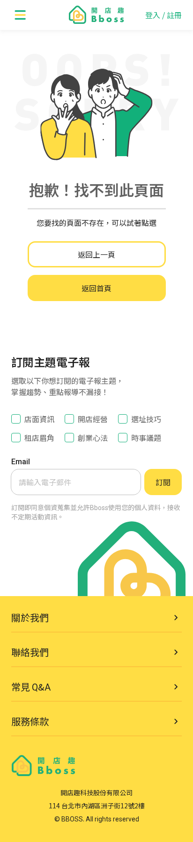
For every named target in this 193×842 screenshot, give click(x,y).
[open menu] (20, 15)
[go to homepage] (96, 15)
